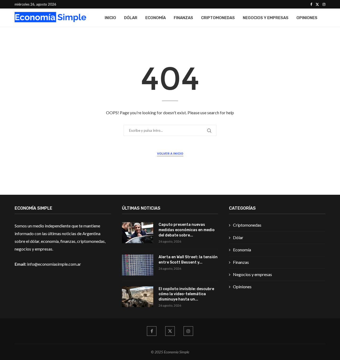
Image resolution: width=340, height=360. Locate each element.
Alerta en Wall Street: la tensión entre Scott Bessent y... (188, 260)
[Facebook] (311, 4)
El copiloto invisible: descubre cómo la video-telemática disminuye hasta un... (186, 294)
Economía (155, 17)
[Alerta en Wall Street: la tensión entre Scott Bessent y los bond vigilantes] (137, 265)
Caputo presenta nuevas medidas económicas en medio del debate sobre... (187, 229)
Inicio (110, 17)
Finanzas (183, 17)
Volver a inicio (170, 153)
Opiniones (306, 17)
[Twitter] (317, 4)
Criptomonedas (218, 17)
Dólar (130, 17)
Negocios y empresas (265, 17)
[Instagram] (323, 4)
